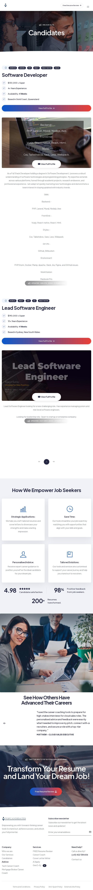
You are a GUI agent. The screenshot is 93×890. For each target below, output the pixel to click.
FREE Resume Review (43, 851)
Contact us (77, 859)
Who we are (7, 851)
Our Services (7, 854)
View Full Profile (45, 108)
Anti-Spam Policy (55, 887)
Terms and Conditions (21, 887)
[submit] (90, 832)
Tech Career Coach (10, 866)
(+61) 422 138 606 (80, 854)
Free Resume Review (71, 5)
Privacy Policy (39, 887)
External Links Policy (72, 887)
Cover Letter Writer (41, 858)
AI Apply (36, 861)
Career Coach (39, 854)
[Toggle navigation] (88, 5)
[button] (4, 723)
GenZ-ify (37, 865)
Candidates (7, 858)
